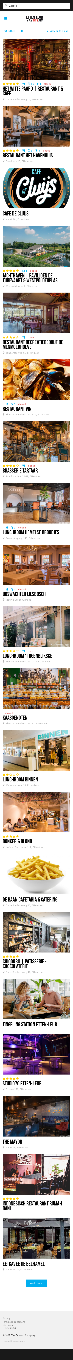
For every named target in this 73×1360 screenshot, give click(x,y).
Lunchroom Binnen (20, 779)
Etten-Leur (10, 1327)
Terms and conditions (14, 1321)
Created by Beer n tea (14, 1341)
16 (31, 83)
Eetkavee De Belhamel (24, 1264)
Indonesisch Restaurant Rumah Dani (32, 1205)
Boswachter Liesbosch (24, 594)
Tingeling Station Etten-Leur (30, 1024)
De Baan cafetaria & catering (30, 899)
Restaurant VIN (17, 409)
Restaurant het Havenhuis (28, 155)
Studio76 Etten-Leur (22, 1083)
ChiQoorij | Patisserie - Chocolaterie (25, 963)
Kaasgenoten (15, 717)
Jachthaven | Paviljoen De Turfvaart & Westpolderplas (30, 277)
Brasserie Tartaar (20, 470)
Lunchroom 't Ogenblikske (27, 656)
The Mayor (12, 1141)
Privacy (6, 1318)
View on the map (58, 31)
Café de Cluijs (16, 213)
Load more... (36, 1283)
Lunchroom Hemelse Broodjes (31, 532)
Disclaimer (8, 1325)
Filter (11, 31)
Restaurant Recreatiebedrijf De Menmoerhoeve (33, 344)
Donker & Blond (17, 841)
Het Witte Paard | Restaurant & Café (33, 90)
